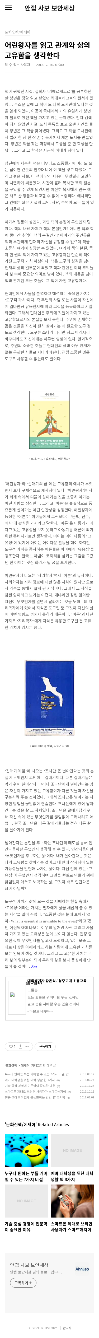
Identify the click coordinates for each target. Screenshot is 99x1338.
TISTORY (50, 1328)
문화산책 (11, 1065)
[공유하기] (20, 1047)
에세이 (25, 1065)
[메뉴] (8, 8)
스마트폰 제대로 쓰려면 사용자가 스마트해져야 (35, 1091)
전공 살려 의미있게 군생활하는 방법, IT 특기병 (35, 1097)
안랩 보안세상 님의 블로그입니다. (36, 1272)
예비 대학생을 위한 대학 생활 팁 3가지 (30, 1080)
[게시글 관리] (27, 1047)
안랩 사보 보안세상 (50, 8)
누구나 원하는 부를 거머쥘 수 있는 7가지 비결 (34, 1074)
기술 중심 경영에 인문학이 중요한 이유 (30, 1085)
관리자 (67, 1328)
